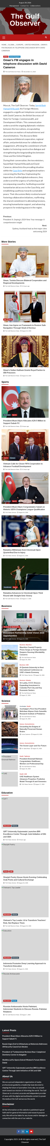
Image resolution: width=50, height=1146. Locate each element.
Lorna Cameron (26, 734)
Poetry (6, 871)
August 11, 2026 (23, 969)
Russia (14, 1000)
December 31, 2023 (29, 72)
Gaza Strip (17, 170)
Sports (14, 415)
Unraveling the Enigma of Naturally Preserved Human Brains (31, 729)
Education (7, 825)
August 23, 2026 (37, 748)
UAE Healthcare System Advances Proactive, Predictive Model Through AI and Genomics (33, 779)
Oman (6, 56)
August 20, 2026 (26, 659)
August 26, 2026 (26, 331)
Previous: (24, 220)
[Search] (46, 37)
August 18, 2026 (26, 768)
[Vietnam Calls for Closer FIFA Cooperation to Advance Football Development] (25, 445)
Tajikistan (27, 756)
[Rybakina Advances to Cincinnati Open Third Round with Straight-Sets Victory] (25, 574)
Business (7, 627)
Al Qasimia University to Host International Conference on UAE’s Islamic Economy (32, 669)
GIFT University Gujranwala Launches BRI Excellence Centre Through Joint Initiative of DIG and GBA (24, 834)
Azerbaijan (7, 415)
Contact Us (24, 6)
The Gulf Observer (25, 19)
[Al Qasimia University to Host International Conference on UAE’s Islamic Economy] (10, 670)
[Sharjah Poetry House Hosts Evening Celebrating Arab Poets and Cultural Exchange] (25, 858)
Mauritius (29, 644)
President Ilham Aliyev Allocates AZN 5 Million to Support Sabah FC (22, 1037)
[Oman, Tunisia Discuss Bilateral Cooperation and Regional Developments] (25, 261)
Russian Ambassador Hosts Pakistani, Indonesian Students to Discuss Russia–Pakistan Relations (25, 1009)
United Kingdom (15, 56)
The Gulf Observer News (13, 72)
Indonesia (15, 957)
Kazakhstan (7, 544)
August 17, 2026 (26, 598)
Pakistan (14, 825)
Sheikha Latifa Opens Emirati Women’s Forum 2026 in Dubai (24, 1061)
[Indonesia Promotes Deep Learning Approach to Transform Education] (25, 944)
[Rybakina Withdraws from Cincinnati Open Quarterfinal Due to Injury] (25, 531)
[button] (4, 37)
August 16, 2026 (39, 675)
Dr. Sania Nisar (26, 748)
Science (22, 724)
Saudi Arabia (15, 627)
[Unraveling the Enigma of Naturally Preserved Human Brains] (10, 729)
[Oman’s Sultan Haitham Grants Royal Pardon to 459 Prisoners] (25, 351)
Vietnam (12, 458)
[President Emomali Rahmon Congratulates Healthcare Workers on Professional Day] (10, 762)
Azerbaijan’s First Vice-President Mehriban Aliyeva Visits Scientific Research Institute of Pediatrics (33, 711)
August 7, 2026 (26, 1014)
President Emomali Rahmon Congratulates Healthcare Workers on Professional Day (31, 761)
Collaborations (35, 6)
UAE (27, 665)
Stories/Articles (29, 724)
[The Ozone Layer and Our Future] (10, 745)
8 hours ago (25, 426)
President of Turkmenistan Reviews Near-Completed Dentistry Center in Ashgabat (23, 1053)
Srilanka (28, 680)
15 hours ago (26, 286)
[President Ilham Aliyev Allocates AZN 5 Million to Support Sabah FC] (25, 402)
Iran (5, 319)
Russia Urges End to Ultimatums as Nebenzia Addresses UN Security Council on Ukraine (24, 1045)
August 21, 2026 (23, 555)
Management (14, 6)
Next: (29, 229)
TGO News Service (10, 512)
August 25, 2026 (26, 375)
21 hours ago (26, 469)
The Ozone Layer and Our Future (33, 746)
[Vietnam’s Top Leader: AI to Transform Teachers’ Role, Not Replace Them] (25, 901)
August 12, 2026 (26, 695)
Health (29, 706)
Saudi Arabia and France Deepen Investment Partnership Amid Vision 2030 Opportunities (23, 633)
